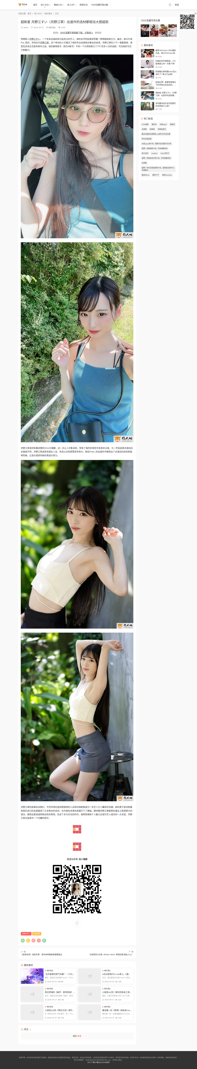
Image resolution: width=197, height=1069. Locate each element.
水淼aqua (163, 124)
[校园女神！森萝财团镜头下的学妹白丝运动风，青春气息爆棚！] (147, 85)
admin (25, 27)
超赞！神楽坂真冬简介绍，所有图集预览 (156, 158)
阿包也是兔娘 (146, 139)
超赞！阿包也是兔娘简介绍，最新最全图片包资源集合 (158, 169)
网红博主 (52, 27)
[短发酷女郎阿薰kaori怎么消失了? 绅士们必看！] (147, 74)
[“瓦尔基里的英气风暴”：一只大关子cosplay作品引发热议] (32, 976)
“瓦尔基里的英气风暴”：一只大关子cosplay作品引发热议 (60, 974)
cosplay (154, 153)
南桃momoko (167, 175)
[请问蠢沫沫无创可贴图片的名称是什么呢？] (147, 106)
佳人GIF (71, 4)
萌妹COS (58, 4)
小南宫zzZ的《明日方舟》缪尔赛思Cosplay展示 (59, 1010)
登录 (79, 1036)
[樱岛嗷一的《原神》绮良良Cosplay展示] (89, 1012)
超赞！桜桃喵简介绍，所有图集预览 (155, 148)
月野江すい (34, 39)
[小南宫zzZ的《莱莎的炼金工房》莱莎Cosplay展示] (89, 994)
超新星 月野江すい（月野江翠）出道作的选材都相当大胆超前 (166, 95)
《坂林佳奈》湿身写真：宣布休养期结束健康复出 (41, 954)
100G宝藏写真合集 (99, 4)
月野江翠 (44, 42)
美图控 (172, 124)
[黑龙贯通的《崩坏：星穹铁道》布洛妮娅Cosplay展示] (32, 994)
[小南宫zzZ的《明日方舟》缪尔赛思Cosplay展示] (32, 1012)
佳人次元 (45, 4)
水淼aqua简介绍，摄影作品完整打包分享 (156, 144)
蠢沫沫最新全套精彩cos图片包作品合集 (156, 134)
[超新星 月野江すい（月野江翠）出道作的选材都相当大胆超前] (147, 95)
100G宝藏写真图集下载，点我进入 (76, 32)
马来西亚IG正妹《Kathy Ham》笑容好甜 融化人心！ (111, 954)
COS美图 (145, 124)
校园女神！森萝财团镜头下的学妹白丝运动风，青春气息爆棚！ (165, 84)
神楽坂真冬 (162, 129)
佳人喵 (22, 4)
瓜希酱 (144, 163)
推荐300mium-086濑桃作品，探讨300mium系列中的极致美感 (166, 53)
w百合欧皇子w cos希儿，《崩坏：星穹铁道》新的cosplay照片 (117, 974)
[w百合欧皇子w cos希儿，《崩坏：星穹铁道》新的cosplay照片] (89, 976)
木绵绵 (144, 129)
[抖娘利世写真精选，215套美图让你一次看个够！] (147, 64)
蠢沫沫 (154, 124)
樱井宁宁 (156, 175)
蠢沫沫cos (145, 175)
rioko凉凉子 (165, 153)
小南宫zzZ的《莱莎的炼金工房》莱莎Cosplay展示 (117, 992)
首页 (35, 4)
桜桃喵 (152, 129)
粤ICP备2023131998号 (101, 1062)
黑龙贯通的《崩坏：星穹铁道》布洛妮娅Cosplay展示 (59, 992)
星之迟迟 (145, 153)
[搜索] (170, 5)
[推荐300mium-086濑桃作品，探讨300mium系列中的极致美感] (147, 53)
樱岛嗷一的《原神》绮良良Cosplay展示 (117, 1010)
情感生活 (84, 4)
